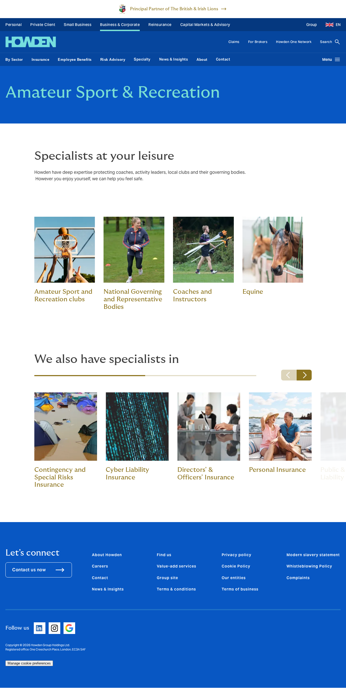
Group (311, 24)
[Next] (304, 375)
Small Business (77, 24)
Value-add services (176, 566)
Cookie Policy (236, 566)
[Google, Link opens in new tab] (69, 628)
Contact (223, 59)
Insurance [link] (40, 60)
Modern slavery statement (313, 554)
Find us (164, 554)
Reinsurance (160, 24)
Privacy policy (236, 554)
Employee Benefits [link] (75, 60)
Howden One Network (293, 42)
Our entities (234, 577)
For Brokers (258, 42)
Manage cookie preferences (29, 663)
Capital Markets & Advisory (205, 24)
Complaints (298, 577)
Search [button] (326, 42)
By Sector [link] (14, 60)
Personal (13, 24)
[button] (331, 24)
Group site (167, 577)
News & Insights (173, 59)
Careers (100, 566)
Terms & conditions (176, 589)
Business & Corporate (120, 24)
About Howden (107, 554)
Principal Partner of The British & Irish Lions (174, 9)
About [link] (202, 60)
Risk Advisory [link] (112, 60)
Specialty (142, 59)
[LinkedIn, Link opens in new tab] (40, 628)
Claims (233, 42)
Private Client (42, 24)
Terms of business (240, 589)
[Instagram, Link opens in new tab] (54, 628)
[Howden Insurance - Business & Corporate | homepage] (30, 41)
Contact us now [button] (29, 570)
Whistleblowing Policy (309, 566)
